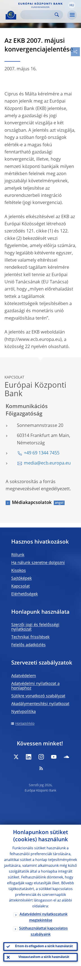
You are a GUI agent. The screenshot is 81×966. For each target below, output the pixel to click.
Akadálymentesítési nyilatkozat (40, 704)
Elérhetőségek (24, 594)
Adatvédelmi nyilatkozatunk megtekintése (44, 917)
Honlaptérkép (24, 723)
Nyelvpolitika (23, 712)
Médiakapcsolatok (32, 503)
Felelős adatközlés (28, 645)
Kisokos (18, 571)
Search (57, 15)
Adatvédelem (23, 676)
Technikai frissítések (30, 637)
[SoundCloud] (66, 756)
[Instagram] (41, 756)
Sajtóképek (21, 579)
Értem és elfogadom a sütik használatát (44, 946)
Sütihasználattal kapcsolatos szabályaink (43, 931)
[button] (71, 5)
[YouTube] (53, 756)
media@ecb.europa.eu (47, 463)
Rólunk (17, 555)
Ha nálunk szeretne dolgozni (38, 563)
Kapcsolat (20, 586)
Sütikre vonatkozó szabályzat (38, 696)
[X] (16, 756)
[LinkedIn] (28, 756)
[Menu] (72, 15)
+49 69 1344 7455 (41, 453)
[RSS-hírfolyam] (41, 768)
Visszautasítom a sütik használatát (43, 957)
